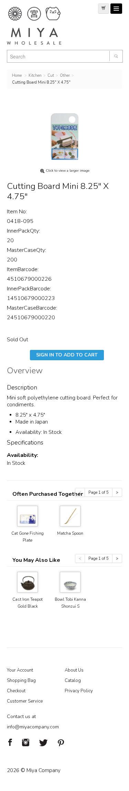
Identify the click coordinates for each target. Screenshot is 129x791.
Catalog (73, 680)
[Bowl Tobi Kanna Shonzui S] (70, 581)
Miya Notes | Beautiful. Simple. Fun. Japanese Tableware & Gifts (41, 26)
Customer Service (25, 701)
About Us (74, 670)
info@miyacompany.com (33, 727)
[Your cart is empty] (103, 8)
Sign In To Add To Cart (67, 355)
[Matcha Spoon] (70, 515)
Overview (25, 371)
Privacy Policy (79, 691)
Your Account (20, 670)
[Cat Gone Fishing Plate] (27, 515)
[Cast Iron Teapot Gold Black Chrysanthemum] (27, 581)
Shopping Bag (21, 680)
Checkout (16, 691)
